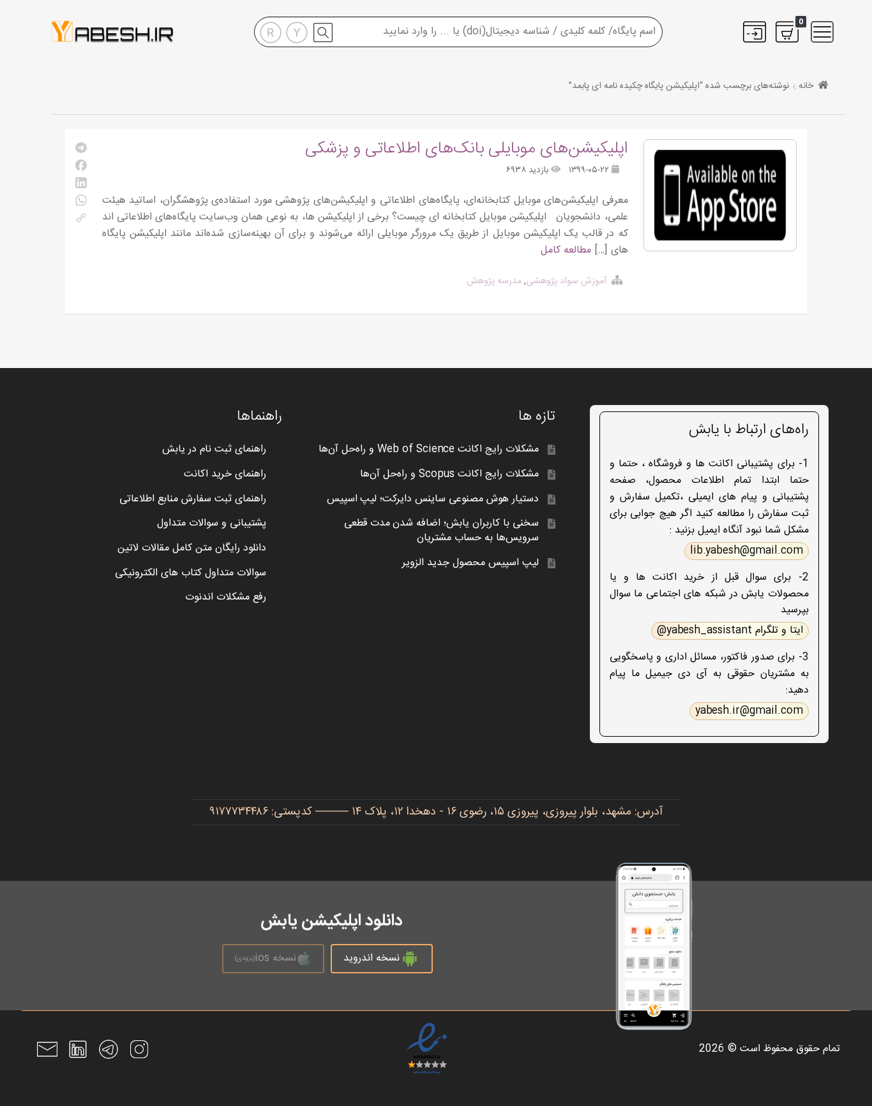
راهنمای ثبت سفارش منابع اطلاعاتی (192, 499)
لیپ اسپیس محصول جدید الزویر (470, 562)
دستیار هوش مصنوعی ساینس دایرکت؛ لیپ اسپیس (433, 499)
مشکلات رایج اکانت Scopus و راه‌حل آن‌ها (449, 474)
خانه (806, 86)
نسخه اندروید (371, 958)
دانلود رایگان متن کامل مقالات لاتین (191, 548)
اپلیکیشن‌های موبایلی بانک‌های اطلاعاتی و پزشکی (466, 149)
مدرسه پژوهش (494, 281)
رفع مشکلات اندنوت (225, 597)
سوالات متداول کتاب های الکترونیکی (190, 573)
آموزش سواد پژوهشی (566, 281)
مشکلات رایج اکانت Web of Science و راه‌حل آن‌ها (429, 449)
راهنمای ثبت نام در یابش (214, 449)
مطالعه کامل (566, 250)
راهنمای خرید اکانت (225, 474)
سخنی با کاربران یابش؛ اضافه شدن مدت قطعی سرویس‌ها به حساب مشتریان (441, 531)
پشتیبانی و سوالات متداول (211, 523)
